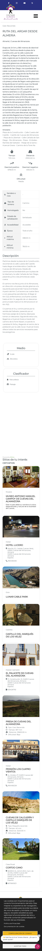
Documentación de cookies (14, 926)
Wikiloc (12, 457)
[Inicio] (9, 13)
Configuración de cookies (20, 933)
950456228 (12, 786)
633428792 (11, 690)
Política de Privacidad (12, 923)
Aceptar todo (20, 946)
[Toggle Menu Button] (36, 16)
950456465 (12, 561)
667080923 (11, 883)
